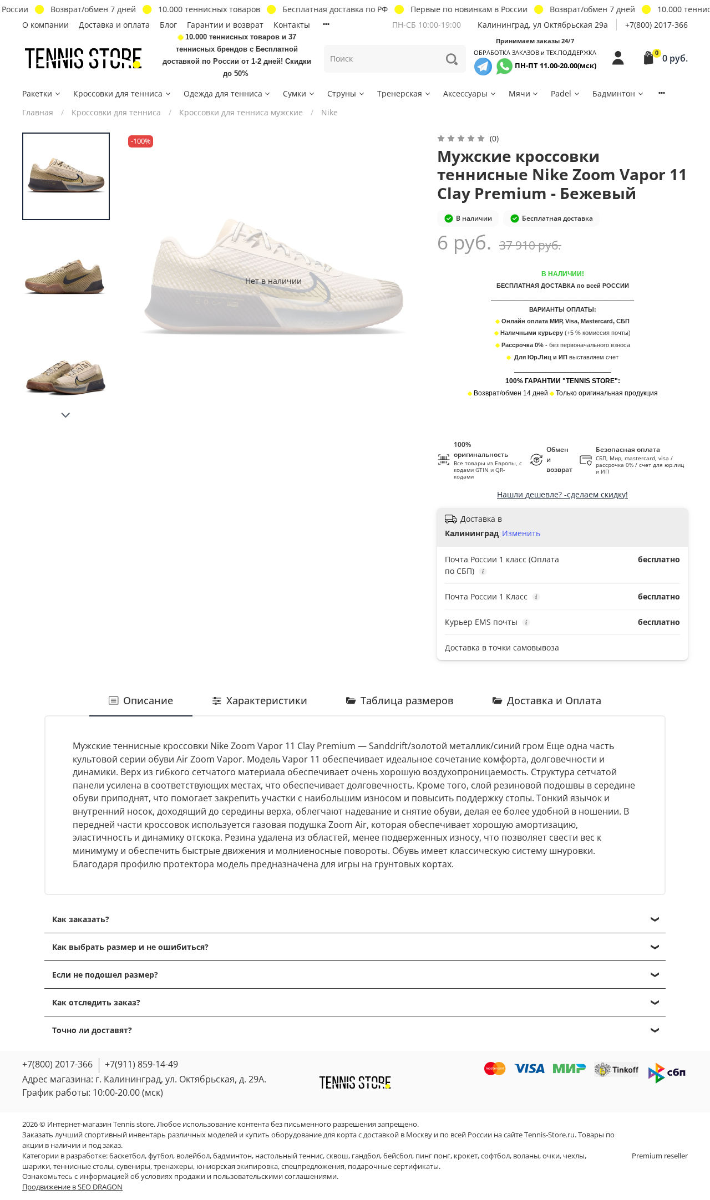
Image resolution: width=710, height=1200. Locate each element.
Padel (561, 93)
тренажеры (173, 1166)
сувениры (133, 1166)
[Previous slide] (144, 280)
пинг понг (432, 1156)
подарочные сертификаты (393, 1166)
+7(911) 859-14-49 (141, 1064)
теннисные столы (83, 1166)
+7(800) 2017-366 (656, 24)
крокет (466, 1156)
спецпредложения (312, 1166)
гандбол (366, 1156)
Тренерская (399, 93)
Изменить (521, 533)
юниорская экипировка (237, 1166)
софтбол (495, 1156)
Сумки (294, 93)
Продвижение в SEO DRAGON (72, 1187)
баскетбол (127, 1156)
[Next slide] (66, 415)
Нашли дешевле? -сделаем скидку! (562, 494)
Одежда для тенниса (223, 93)
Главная (37, 112)
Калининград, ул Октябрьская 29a (543, 24)
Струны (341, 93)
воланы (526, 1156)
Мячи (519, 93)
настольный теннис (289, 1156)
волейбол (193, 1156)
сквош (337, 1156)
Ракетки (37, 93)
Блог (168, 24)
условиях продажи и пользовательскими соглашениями (239, 1176)
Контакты (291, 24)
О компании (45, 24)
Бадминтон (613, 93)
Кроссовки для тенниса (118, 93)
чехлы (574, 1156)
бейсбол (397, 1156)
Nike (329, 112)
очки (551, 1156)
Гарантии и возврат (225, 24)
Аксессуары (465, 93)
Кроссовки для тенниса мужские (241, 112)
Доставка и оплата (114, 24)
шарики (36, 1166)
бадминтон (232, 1156)
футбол (160, 1156)
